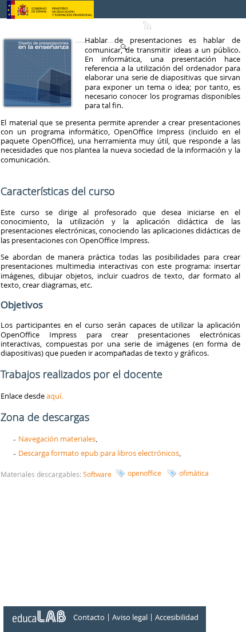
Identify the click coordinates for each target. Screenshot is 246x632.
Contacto (89, 617)
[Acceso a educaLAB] (38, 612)
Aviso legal (130, 617)
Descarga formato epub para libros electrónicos (98, 453)
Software (97, 474)
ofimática (194, 473)
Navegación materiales (57, 439)
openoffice (144, 473)
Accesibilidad (177, 617)
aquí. (54, 396)
